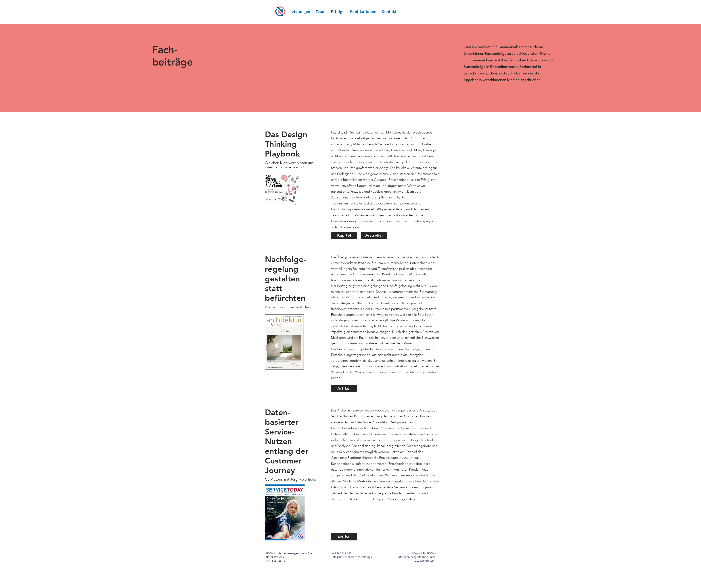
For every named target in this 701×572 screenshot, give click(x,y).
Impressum (429, 560)
